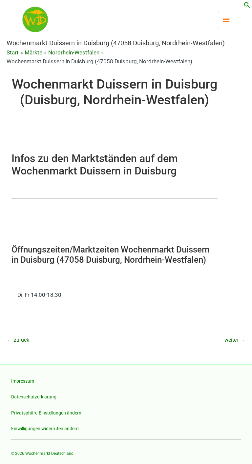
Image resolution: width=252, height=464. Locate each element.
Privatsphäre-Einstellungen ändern (46, 412)
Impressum (22, 381)
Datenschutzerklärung (33, 396)
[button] (247, 6)
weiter (234, 340)
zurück (18, 340)
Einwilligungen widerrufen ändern (45, 428)
